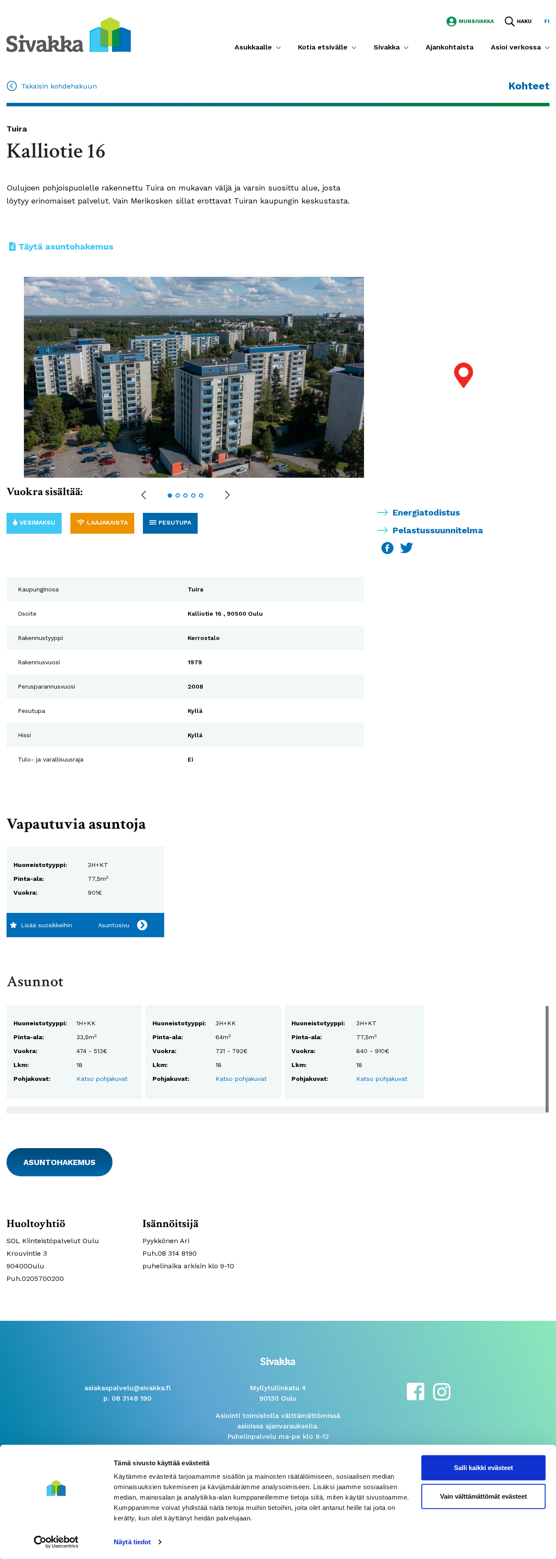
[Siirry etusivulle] (69, 34)
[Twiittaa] (406, 547)
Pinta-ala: (28, 878)
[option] (203, 377)
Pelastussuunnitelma (438, 530)
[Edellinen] (144, 496)
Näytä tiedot (132, 1542)
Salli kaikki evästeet (483, 1467)
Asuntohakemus (59, 1162)
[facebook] (415, 1391)
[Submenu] (278, 47)
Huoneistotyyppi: (40, 864)
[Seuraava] (227, 496)
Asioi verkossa (516, 47)
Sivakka (387, 47)
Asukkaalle (253, 47)
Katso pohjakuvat (102, 1078)
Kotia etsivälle (323, 47)
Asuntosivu (113, 925)
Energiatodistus (426, 512)
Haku (524, 21)
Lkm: (21, 1064)
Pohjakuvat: (31, 1078)
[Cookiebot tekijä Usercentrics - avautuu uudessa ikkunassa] (56, 1542)
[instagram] (441, 1391)
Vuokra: (25, 892)
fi (546, 21)
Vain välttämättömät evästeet (483, 1496)
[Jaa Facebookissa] (388, 547)
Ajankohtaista (449, 47)
